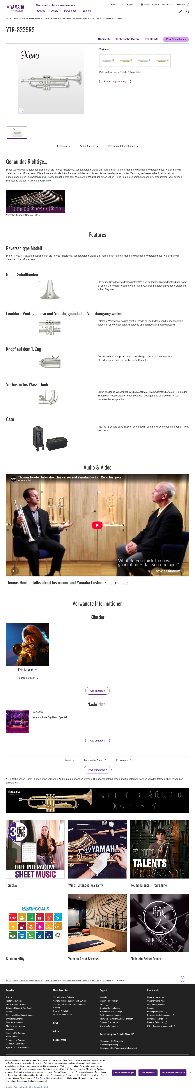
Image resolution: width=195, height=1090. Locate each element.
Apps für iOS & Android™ (17, 1047)
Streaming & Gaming (15, 1040)
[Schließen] (190, 1072)
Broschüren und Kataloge (111, 1011)
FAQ (102, 1004)
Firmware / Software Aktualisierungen (116, 1018)
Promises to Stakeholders (158, 1015)
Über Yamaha (153, 990)
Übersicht (104, 39)
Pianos (9, 997)
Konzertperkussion (14, 1022)
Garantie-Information (109, 1000)
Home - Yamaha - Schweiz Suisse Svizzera (24, 18)
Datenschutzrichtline (23, 1086)
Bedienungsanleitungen (110, 1015)
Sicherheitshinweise (109, 1025)
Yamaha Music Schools (63, 997)
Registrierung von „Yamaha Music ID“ (117, 1034)
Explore (87, 10)
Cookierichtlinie (41, 1086)
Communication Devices (17, 1043)
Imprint (9, 1086)
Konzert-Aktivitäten (61, 1010)
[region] (97, 1073)
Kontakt (103, 997)
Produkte (40, 10)
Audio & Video (87, 146)
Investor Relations (155, 1022)
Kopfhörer (10, 1029)
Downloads (70, 10)
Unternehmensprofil (155, 997)
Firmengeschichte (155, 1018)
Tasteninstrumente (14, 1000)
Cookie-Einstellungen (123, 1072)
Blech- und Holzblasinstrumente (54, 5)
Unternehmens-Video (156, 1000)
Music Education (60, 990)
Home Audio (11, 1036)
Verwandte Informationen (121, 146)
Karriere (150, 1007)
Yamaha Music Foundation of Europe (69, 1000)
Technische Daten (127, 39)
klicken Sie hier (74, 1078)
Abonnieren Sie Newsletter (111, 1040)
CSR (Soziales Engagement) (159, 1025)
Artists (54, 10)
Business (181, 4)
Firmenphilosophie (155, 1011)
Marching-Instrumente (15, 1025)
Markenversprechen (156, 1004)
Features (62, 146)
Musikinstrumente (52, 18)
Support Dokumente (109, 1022)
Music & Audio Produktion (17, 1004)
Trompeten (107, 18)
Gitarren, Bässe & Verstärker (19, 1007)
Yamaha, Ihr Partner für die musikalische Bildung (71, 1006)
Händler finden (117, 4)
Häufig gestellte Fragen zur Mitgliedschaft (118, 1048)
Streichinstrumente (14, 1018)
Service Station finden (110, 1007)
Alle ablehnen (148, 1072)
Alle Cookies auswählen (173, 1072)
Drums (9, 1011)
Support (130, 4)
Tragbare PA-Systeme (15, 1033)
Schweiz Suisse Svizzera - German (158, 4)
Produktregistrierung (109, 1044)
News (55, 1023)
